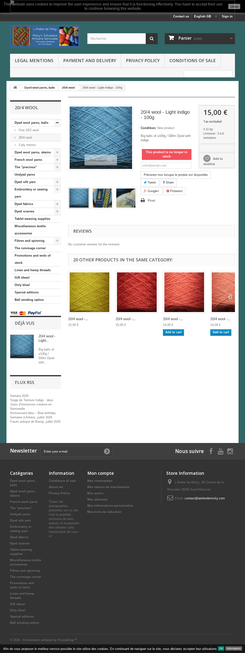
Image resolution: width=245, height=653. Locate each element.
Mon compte (100, 473)
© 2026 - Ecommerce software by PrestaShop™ (43, 640)
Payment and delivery (89, 60)
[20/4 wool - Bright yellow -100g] (89, 292)
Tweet (151, 182)
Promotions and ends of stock (32, 259)
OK (221, 648)
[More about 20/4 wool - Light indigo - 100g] (22, 346)
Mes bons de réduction (104, 512)
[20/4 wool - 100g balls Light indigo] (78, 198)
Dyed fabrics (24, 204)
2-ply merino (27, 145)
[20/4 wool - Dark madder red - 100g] (137, 292)
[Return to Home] (15, 88)
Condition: (148, 128)
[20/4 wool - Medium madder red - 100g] (184, 292)
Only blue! (22, 285)
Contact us (181, 16)
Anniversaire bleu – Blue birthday (33, 413)
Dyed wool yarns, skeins (33, 152)
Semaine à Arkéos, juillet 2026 (31, 417)
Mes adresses (97, 499)
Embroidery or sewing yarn (31, 193)
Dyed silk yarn (25, 182)
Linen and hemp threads (33, 270)
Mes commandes (99, 481)
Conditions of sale (192, 60)
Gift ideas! (22, 277)
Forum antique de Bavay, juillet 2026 (35, 421)
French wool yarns (28, 160)
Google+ (153, 191)
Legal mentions (34, 60)
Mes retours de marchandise (108, 487)
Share (169, 182)
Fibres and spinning (30, 241)
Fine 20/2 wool (28, 130)
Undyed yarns (25, 174)
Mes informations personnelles (110, 505)
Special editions (27, 292)
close (234, 6)
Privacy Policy (143, 60)
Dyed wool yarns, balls (31, 122)
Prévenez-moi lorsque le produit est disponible (176, 175)
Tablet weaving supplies (32, 219)
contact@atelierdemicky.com (205, 498)
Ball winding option (29, 300)
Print (151, 200)
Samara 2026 (19, 396)
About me (56, 487)
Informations (234, 648)
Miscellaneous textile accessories (30, 229)
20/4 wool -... (78, 319)
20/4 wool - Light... (47, 338)
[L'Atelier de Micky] (45, 36)
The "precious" (26, 167)
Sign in (227, 16)
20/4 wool (25, 137)
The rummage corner (30, 248)
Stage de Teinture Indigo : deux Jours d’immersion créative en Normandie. (31, 404)
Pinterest (176, 191)
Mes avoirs (95, 493)
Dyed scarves (24, 211)
